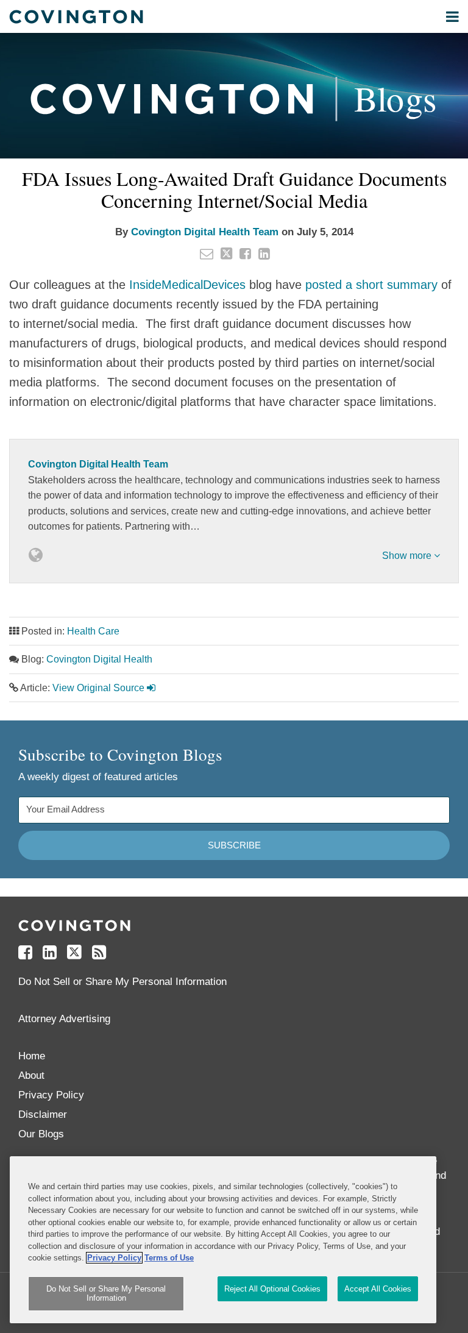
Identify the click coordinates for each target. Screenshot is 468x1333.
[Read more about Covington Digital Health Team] (36, 555)
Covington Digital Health (99, 659)
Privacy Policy (51, 1095)
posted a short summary (371, 284)
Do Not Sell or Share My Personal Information (106, 1293)
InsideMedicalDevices (187, 284)
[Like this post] (245, 253)
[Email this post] (206, 253)
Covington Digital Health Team (204, 232)
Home (31, 1056)
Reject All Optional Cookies (272, 1288)
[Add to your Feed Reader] (99, 952)
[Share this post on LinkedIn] (264, 253)
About (31, 1075)
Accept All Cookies (377, 1288)
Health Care (93, 631)
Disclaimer (42, 1114)
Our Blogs (41, 1134)
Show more (408, 555)
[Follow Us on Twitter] (74, 952)
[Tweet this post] (226, 253)
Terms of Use (169, 1257)
